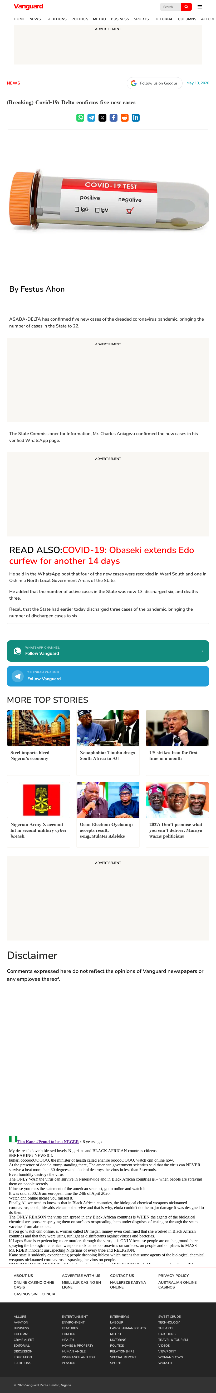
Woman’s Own (170, 1357)
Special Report (123, 1357)
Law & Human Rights (128, 1328)
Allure (208, 19)
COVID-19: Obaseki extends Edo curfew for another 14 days (101, 555)
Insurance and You (78, 1357)
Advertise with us (81, 1275)
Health (68, 1340)
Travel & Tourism (173, 1340)
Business (120, 19)
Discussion (23, 1351)
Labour (116, 1322)
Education (23, 1357)
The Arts (165, 1328)
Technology (169, 1322)
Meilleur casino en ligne (81, 1285)
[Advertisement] (108, 381)
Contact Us (122, 1275)
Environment (73, 1322)
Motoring (118, 1340)
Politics (79, 19)
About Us (23, 1275)
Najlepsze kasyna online (128, 1285)
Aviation (21, 1322)
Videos (164, 1346)
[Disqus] (108, 1064)
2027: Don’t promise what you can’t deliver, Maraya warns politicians (175, 830)
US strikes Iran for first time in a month (173, 755)
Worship (165, 1363)
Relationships (122, 1351)
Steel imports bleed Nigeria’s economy (30, 755)
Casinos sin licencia (34, 1294)
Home (19, 19)
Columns (187, 19)
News (35, 19)
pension (69, 1363)
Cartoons (166, 1334)
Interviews (119, 1317)
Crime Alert (24, 1340)
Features (70, 1328)
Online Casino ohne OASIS (34, 1285)
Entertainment (75, 1317)
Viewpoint (167, 1351)
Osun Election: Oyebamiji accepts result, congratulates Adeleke (106, 830)
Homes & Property (77, 1346)
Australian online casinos (177, 1285)
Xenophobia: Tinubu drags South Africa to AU (107, 755)
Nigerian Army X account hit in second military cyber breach (39, 830)
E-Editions (56, 19)
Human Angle (74, 1351)
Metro (99, 19)
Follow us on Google (158, 83)
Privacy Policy (173, 1275)
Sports (141, 19)
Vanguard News (28, 7)
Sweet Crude (169, 1317)
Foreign (69, 1334)
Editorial (163, 19)
